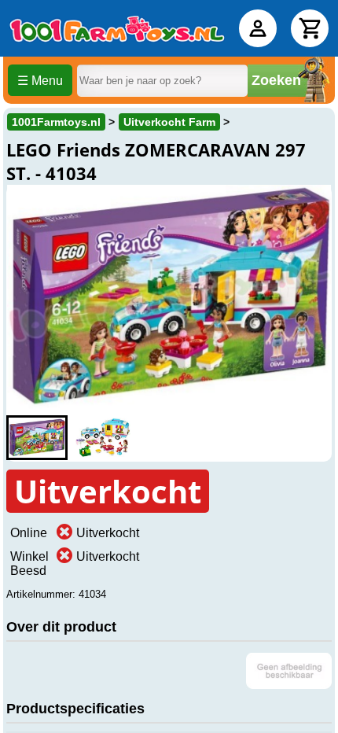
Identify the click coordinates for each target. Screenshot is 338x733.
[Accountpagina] (258, 28)
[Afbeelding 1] (37, 437)
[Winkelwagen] (310, 28)
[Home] (117, 28)
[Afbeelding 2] (103, 437)
